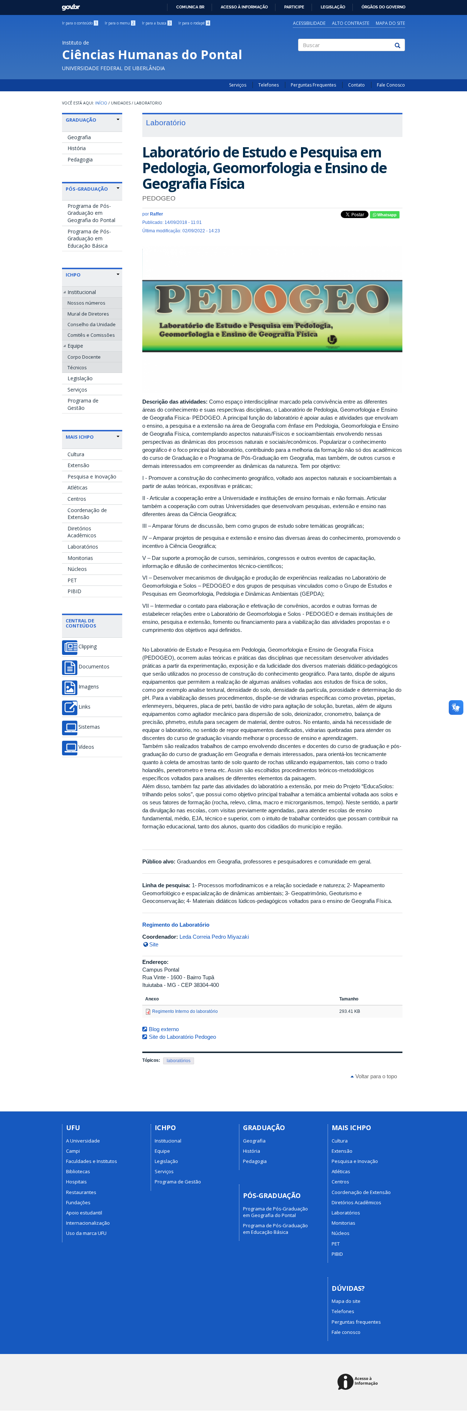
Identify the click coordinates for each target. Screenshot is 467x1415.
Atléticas (77, 487)
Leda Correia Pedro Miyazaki (214, 937)
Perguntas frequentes (356, 1322)
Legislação (333, 6)
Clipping (87, 646)
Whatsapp (386, 215)
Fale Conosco (391, 85)
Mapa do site (390, 23)
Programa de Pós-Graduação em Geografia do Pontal (91, 213)
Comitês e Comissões (91, 335)
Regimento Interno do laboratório (185, 1011)
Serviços (237, 85)
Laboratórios (82, 546)
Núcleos (77, 568)
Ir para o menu (119, 23)
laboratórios (178, 1060)
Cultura (75, 454)
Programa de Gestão (83, 404)
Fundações (78, 1202)
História (76, 148)
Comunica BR (190, 6)
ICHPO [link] (73, 274)
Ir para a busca (156, 23)
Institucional (81, 292)
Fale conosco (346, 1332)
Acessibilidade (309, 23)
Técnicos (77, 367)
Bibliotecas (78, 1171)
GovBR (68, 5)
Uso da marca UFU (86, 1233)
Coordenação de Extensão (87, 514)
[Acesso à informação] (358, 1382)
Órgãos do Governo (383, 6)
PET (72, 580)
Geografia (79, 137)
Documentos (93, 666)
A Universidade (83, 1140)
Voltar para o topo (375, 1076)
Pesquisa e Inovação (91, 476)
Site (153, 944)
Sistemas (89, 726)
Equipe (75, 345)
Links (84, 706)
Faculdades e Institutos (91, 1161)
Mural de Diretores (88, 313)
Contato (356, 85)
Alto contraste (350, 23)
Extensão (78, 465)
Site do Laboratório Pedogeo (182, 1037)
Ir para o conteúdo (79, 23)
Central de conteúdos (81, 623)
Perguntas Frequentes (313, 85)
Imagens (88, 686)
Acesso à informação (244, 6)
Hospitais (76, 1181)
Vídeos (86, 747)
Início (101, 103)
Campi (73, 1151)
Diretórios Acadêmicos (81, 532)
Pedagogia (80, 159)
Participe (294, 6)
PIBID (74, 591)
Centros (76, 498)
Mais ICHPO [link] (80, 436)
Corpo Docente (84, 357)
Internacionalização (88, 1223)
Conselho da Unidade (91, 324)
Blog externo (164, 1029)
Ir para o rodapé (193, 23)
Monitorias (80, 557)
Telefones (268, 85)
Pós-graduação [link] (87, 188)
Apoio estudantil (84, 1212)
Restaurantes (81, 1192)
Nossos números (86, 303)
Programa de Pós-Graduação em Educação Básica (89, 238)
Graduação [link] (81, 119)
